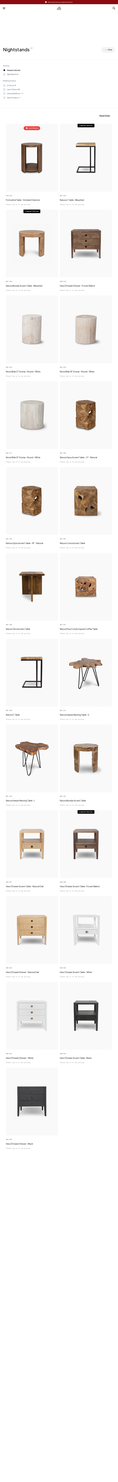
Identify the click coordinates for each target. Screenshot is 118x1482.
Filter (110, 50)
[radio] (4, 70)
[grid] (59, 637)
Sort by (6, 66)
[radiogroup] (59, 72)
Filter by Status (9, 81)
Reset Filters (104, 116)
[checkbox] (4, 85)
